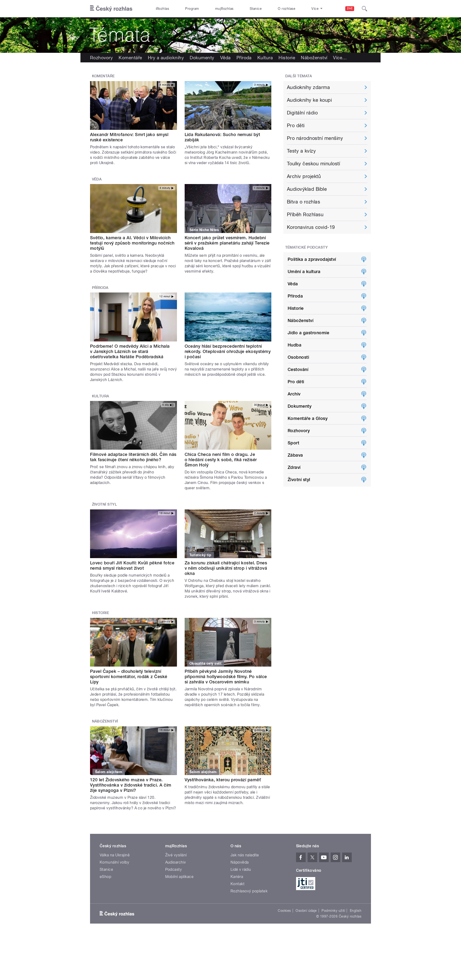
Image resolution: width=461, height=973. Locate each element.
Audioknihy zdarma (308, 87)
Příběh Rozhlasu (305, 214)
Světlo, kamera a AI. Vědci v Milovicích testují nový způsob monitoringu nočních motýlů (132, 243)
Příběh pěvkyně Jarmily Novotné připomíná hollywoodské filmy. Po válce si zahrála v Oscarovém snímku (226, 676)
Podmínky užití (333, 911)
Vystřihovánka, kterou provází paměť (223, 779)
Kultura (265, 57)
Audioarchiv (175, 862)
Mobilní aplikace (179, 876)
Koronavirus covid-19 (311, 227)
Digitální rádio (302, 113)
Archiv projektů (304, 176)
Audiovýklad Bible (307, 189)
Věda (225, 57)
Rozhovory (101, 57)
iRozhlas (162, 9)
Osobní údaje (306, 911)
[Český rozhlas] (111, 8)
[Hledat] (364, 8)
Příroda (244, 57)
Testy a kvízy (301, 151)
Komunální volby (114, 862)
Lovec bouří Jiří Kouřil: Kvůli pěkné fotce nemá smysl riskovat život (132, 565)
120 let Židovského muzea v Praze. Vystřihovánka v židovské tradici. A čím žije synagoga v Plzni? (130, 785)
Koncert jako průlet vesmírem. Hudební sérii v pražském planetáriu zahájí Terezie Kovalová (227, 243)
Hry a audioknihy (166, 57)
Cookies (284, 911)
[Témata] (230, 35)
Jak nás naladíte (244, 855)
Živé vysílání (176, 855)
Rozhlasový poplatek (248, 891)
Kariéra (236, 876)
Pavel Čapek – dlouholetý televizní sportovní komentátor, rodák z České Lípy (128, 676)
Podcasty (173, 869)
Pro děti (296, 125)
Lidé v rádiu (240, 869)
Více (340, 57)
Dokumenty (202, 57)
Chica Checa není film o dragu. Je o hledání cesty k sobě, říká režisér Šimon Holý (221, 459)
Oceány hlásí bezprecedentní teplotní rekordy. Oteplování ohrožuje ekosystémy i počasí (228, 351)
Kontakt (237, 884)
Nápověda (239, 862)
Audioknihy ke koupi (309, 100)
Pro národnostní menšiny (315, 138)
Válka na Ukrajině (115, 855)
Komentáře (130, 57)
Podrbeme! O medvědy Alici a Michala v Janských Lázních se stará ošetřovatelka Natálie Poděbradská (130, 351)
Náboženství (314, 57)
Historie (287, 57)
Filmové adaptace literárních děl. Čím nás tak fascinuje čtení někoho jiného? (133, 457)
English (355, 911)
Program (192, 9)
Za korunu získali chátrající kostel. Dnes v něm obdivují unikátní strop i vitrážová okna (226, 568)
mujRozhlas (224, 9)
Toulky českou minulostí (313, 164)
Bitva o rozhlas (303, 202)
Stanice (256, 9)
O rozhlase (286, 9)
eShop (105, 876)
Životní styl (104, 504)
